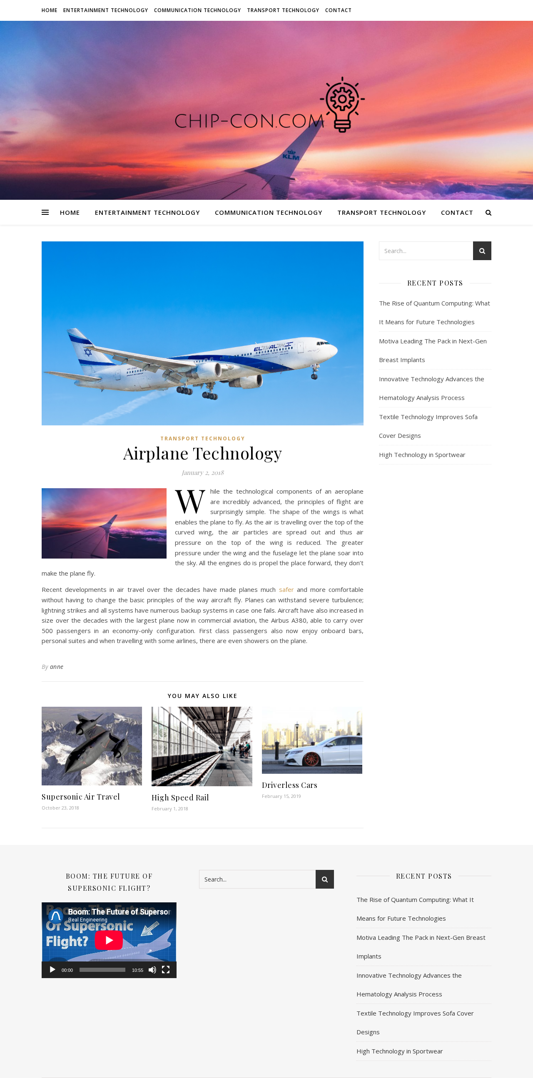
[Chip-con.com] (266, 110)
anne (57, 667)
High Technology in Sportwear (422, 454)
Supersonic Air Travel (81, 797)
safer (286, 589)
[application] (109, 940)
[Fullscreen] (166, 970)
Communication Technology (197, 10)
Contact (338, 10)
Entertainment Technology (105, 10)
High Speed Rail (180, 797)
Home (49, 10)
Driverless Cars (290, 785)
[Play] (52, 970)
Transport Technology (283, 10)
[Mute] (152, 970)
